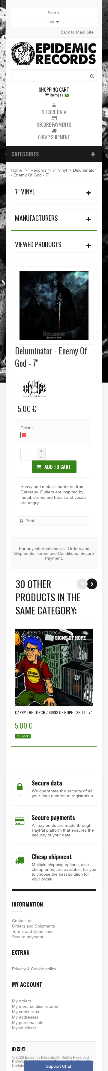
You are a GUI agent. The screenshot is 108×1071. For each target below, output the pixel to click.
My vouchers (24, 1027)
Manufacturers (36, 218)
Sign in (54, 12)
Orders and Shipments (33, 926)
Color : (27, 427)
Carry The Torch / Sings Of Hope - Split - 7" (53, 712)
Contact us (22, 920)
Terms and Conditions (57, 553)
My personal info (28, 1022)
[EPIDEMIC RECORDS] (54, 53)
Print (29, 520)
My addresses (25, 1017)
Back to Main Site (77, 32)
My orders (21, 1001)
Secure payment (27, 936)
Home (16, 170)
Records (38, 170)
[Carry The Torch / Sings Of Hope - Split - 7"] (54, 667)
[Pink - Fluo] (24, 435)
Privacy (19, 968)
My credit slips (25, 1011)
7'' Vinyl (59, 170)
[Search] (92, 76)
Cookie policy (43, 968)
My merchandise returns (35, 1006)
